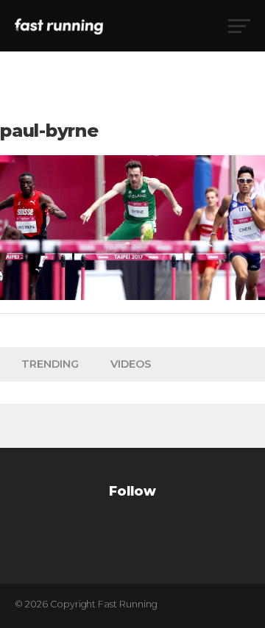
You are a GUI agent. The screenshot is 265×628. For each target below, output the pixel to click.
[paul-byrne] (132, 296)
